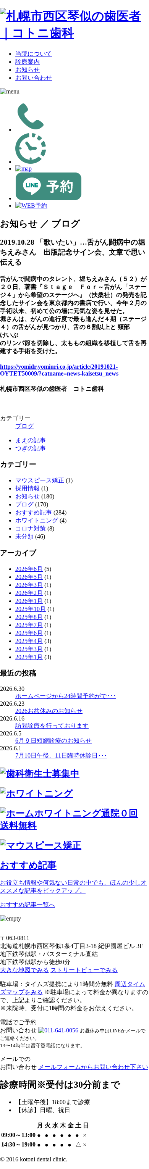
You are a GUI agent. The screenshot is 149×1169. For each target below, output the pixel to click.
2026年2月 (29, 593)
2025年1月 (29, 657)
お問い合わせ (33, 77)
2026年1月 (29, 601)
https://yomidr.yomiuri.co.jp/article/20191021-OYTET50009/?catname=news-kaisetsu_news (59, 370)
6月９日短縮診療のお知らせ (53, 740)
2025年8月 (29, 617)
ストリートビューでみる (84, 970)
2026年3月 (29, 585)
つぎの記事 (30, 448)
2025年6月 (29, 633)
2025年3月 (29, 649)
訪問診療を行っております (52, 725)
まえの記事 (30, 440)
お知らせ (27, 69)
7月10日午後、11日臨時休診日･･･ (61, 755)
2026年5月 (29, 577)
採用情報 (27, 488)
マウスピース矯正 (39, 480)
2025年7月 (29, 625)
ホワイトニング (36, 520)
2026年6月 (29, 569)
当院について (33, 53)
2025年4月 (29, 641)
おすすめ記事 (33, 512)
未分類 (24, 536)
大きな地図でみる (24, 970)
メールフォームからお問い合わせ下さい (93, 1067)
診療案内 (27, 61)
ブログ (24, 426)
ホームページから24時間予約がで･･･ (65, 696)
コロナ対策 (30, 528)
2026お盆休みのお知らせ (49, 711)
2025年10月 (30, 609)
